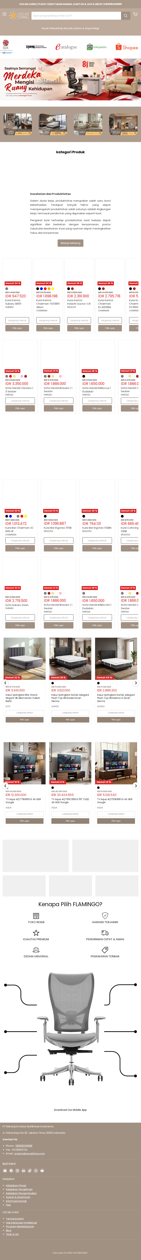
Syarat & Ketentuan (18, 1197)
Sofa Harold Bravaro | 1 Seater (58, 389)
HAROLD (9, 394)
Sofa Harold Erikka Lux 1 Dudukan (96, 389)
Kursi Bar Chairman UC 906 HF (19, 529)
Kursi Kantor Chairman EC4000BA (105, 303)
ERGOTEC (48, 531)
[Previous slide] (9, 124)
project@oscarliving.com (29, 1153)
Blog (8, 1230)
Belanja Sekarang (70, 243)
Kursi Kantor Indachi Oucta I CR (79, 301)
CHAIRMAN (41, 310)
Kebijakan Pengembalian (21, 1193)
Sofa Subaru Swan (17, 605)
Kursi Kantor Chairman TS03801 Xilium (48, 303)
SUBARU (9, 307)
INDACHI (71, 307)
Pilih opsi (24, 719)
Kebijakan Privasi (16, 1185)
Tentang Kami (15, 1218)
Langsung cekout (17, 320)
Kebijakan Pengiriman (19, 1189)
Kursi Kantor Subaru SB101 (13, 301)
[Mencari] (125, 16)
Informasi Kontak (16, 1201)
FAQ (8, 1205)
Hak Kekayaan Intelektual (21, 1222)
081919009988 (23, 1146)
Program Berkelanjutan (20, 1226)
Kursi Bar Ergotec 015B (58, 528)
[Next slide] (132, 124)
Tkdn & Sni (12, 1234)
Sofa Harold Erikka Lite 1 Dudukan (96, 606)
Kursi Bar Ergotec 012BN (96, 528)
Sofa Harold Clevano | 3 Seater (19, 389)
